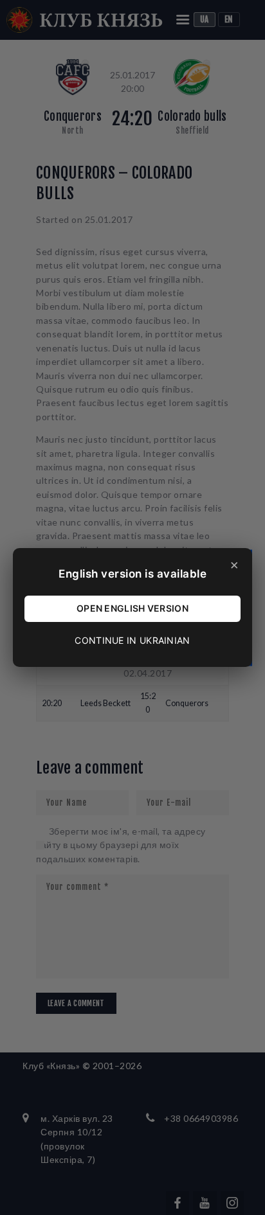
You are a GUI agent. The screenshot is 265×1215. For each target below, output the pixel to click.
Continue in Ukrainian (132, 640)
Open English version (132, 608)
